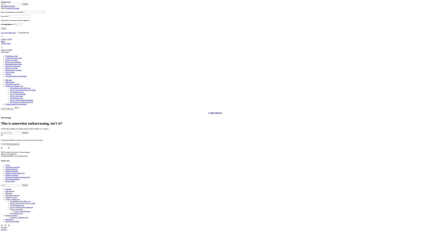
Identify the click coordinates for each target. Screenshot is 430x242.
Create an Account (12, 8)
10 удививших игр (17, 92)
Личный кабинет (11, 171)
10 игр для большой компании (21, 100)
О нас (7, 165)
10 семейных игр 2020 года (20, 88)
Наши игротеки (11, 169)
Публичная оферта (12, 179)
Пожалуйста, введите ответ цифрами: (15, 20)
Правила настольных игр (15, 173)
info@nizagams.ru (7, 109)
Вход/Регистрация (12, 221)
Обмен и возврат (11, 175)
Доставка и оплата (12, 167)
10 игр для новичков (18, 94)
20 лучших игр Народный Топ (21, 102)
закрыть (4, 229)
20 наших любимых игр (19, 217)
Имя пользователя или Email (12, 12)
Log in (4, 28)
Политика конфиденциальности (17, 177)
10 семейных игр (16, 98)
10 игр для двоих (16, 96)
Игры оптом (10, 181)
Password (5, 16)
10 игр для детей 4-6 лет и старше (22, 90)
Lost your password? (8, 33)
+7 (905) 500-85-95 (215, 113)
